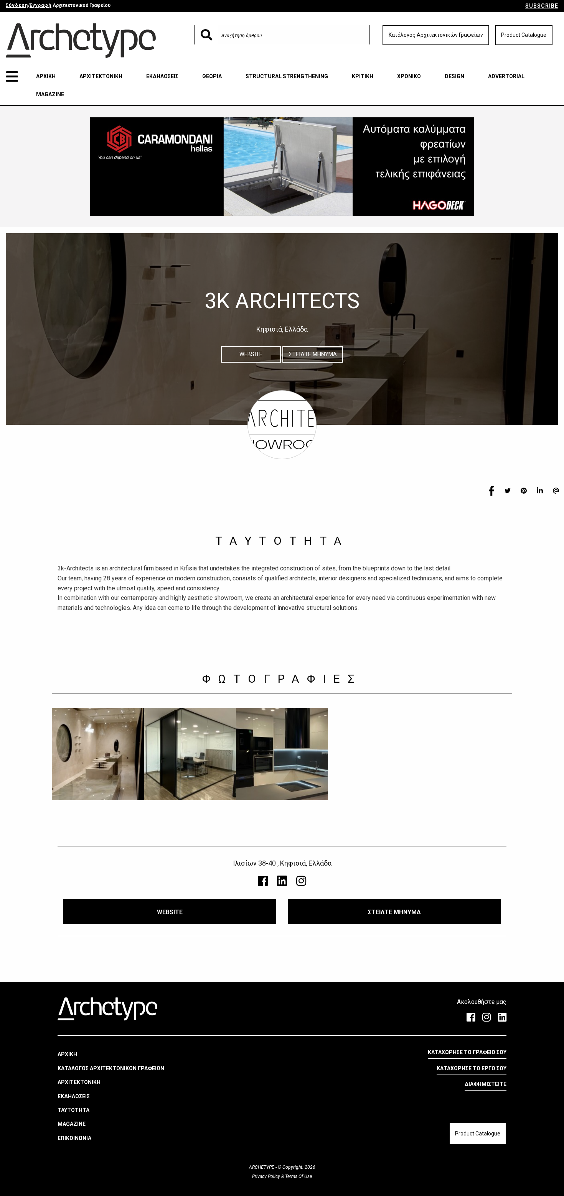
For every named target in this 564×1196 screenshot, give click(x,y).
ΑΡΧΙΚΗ (46, 76)
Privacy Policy (266, 1176)
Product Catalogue (523, 35)
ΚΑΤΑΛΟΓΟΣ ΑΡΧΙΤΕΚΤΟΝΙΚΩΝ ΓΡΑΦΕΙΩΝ (111, 1068)
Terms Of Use (298, 1176)
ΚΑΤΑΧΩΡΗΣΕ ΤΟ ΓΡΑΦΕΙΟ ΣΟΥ (467, 1052)
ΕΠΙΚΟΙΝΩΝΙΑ (74, 1138)
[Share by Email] (556, 490)
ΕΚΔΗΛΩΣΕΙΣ (162, 76)
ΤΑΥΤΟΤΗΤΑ (73, 1110)
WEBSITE (250, 354)
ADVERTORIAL (506, 76)
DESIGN (454, 76)
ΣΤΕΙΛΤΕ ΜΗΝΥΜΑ (313, 354)
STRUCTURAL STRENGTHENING (287, 76)
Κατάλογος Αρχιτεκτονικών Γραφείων (436, 35)
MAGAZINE (50, 94)
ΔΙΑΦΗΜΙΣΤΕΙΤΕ (485, 1084)
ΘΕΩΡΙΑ (212, 76)
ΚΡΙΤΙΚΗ (362, 76)
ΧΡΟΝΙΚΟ (409, 76)
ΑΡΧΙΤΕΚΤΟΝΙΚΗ (100, 76)
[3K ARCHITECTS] (98, 754)
